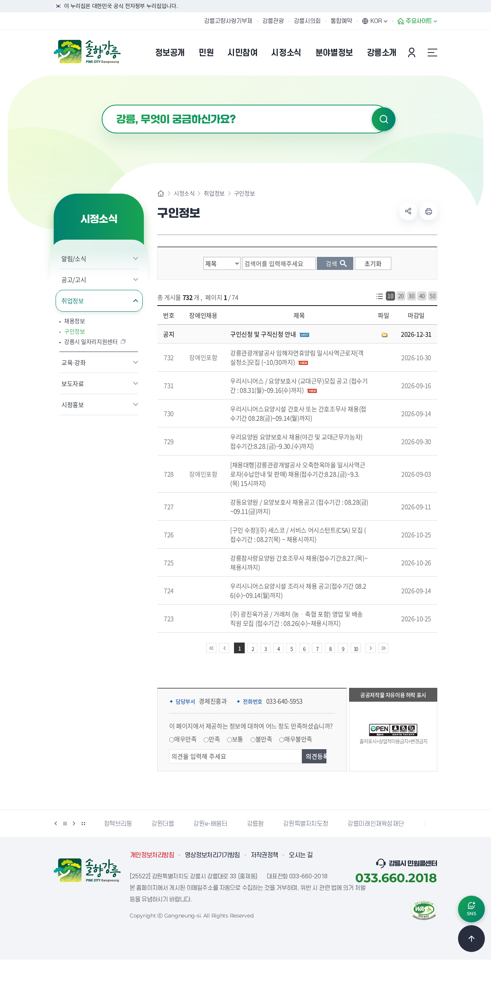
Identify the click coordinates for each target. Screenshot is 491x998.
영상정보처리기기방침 (212, 855)
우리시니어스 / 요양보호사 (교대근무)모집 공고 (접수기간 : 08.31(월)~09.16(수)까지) (299, 385)
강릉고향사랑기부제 (228, 21)
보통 (237, 738)
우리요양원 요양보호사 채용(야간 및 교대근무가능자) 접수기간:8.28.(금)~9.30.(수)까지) (296, 441)
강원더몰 (163, 823)
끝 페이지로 (383, 648)
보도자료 (72, 383)
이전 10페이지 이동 (224, 648)
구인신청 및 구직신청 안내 (263, 334)
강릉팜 (255, 823)
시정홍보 (72, 404)
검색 (383, 119)
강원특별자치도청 (305, 823)
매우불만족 (298, 738)
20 (401, 295)
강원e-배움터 (210, 823)
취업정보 (72, 300)
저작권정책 (264, 855)
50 (432, 295)
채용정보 (74, 321)
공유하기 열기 (408, 211)
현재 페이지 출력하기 (428, 211)
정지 (65, 823)
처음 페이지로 (211, 648)
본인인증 (413, 53)
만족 (214, 738)
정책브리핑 (118, 823)
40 (422, 295)
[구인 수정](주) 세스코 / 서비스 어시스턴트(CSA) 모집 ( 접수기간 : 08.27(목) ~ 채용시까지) (298, 534)
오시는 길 (301, 855)
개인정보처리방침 (152, 855)
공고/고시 (73, 279)
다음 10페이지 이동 (371, 648)
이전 (55, 823)
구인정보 (74, 331)
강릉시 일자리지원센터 (91, 341)
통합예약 (341, 21)
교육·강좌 (73, 362)
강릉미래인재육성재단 (376, 823)
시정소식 (184, 193)
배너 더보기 (83, 823)
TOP (471, 938)
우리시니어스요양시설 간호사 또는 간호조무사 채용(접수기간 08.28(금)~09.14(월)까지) (298, 413)
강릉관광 (273, 21)
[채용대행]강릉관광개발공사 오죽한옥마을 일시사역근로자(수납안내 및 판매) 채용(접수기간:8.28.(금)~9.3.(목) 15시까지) (297, 474)
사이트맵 (432, 53)
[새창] (423, 909)
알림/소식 (73, 258)
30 (411, 295)
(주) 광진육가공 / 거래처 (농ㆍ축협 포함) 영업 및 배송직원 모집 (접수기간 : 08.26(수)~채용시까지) (296, 618)
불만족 (263, 738)
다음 (74, 823)
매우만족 (185, 738)
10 (390, 295)
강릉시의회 (307, 21)
